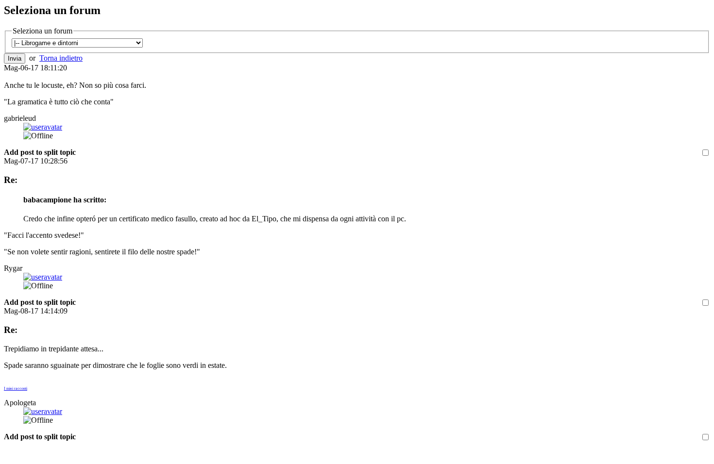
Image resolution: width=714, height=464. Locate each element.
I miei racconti (15, 388)
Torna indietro (61, 58)
